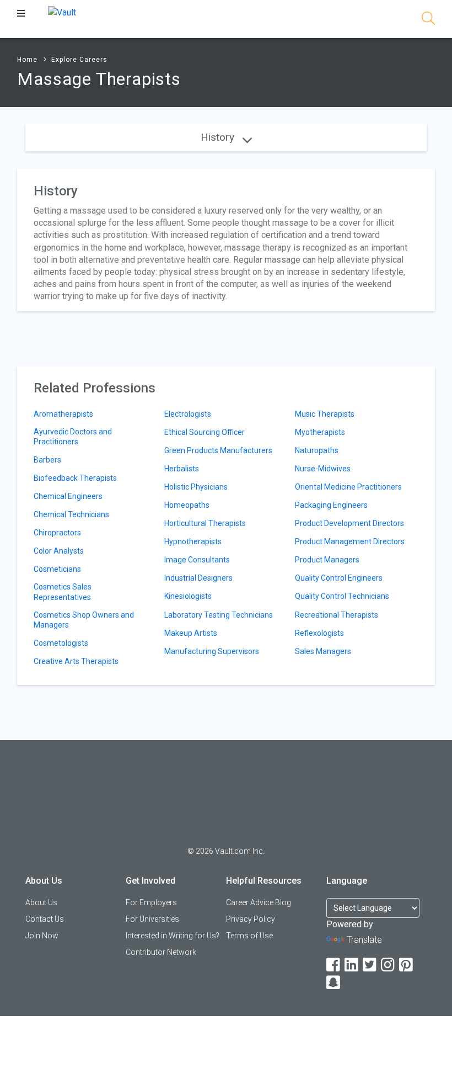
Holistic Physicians (196, 486)
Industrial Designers (198, 577)
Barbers (47, 459)
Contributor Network (161, 952)
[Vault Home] (62, 12)
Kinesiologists (188, 596)
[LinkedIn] (352, 965)
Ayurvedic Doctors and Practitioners (73, 436)
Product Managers (327, 559)
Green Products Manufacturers (218, 450)
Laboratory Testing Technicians (218, 614)
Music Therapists (324, 414)
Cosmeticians (57, 569)
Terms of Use (249, 935)
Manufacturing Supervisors (211, 651)
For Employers (151, 902)
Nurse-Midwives (323, 468)
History (219, 137)
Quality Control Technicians (342, 596)
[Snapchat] (334, 982)
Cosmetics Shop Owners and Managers (84, 619)
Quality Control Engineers (339, 577)
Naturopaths (316, 450)
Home (27, 59)
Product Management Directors (350, 541)
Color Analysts (59, 550)
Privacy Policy (250, 919)
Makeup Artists (190, 633)
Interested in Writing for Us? (172, 935)
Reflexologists (319, 633)
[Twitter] (370, 965)
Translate (364, 939)
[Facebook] (334, 965)
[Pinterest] (407, 965)
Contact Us (44, 919)
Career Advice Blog (258, 902)
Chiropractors (57, 532)
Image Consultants (197, 559)
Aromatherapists (63, 414)
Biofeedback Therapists (75, 478)
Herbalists (181, 468)
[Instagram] (388, 965)
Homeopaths (186, 505)
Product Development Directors (349, 523)
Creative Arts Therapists (76, 661)
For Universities (152, 919)
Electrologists (187, 414)
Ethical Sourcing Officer (204, 432)
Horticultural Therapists (205, 523)
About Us (41, 902)
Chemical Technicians (71, 514)
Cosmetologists (61, 643)
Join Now (41, 935)
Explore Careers (79, 59)
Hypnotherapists (193, 541)
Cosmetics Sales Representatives (63, 591)
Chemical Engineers (68, 496)
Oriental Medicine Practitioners (348, 486)
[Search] (428, 20)
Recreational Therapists (336, 614)
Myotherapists (320, 432)
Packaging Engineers (331, 505)
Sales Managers (323, 651)
